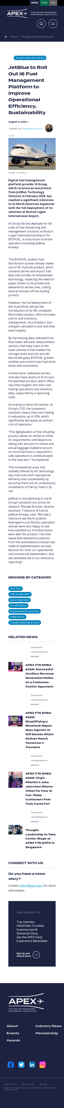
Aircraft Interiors (18, 605)
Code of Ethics (10, 1084)
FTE (53, 2)
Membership (47, 1033)
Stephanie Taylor (32, 128)
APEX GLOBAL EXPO (20, 594)
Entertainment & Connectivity (24, 611)
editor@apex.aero (31, 886)
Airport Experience (19, 599)
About (12, 1026)
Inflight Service (17, 616)
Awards (13, 1040)
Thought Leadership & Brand (37, 36)
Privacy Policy (28, 1084)
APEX (34, 2)
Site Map (43, 1084)
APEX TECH (15, 588)
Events (13, 1033)
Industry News (49, 1026)
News (14, 36)
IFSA (44, 2)
